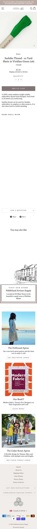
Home (18, 54)
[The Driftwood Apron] (18, 328)
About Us (18, 470)
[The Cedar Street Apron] (18, 431)
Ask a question (18, 210)
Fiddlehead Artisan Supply (18, 493)
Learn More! (18, 409)
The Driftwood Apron (18, 357)
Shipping (11, 72)
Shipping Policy (18, 473)
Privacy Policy (18, 479)
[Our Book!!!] (18, 379)
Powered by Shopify (18, 527)
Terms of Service (18, 482)
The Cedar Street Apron (18, 460)
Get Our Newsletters (18, 488)
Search (18, 467)
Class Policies (18, 476)
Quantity (19, 76)
